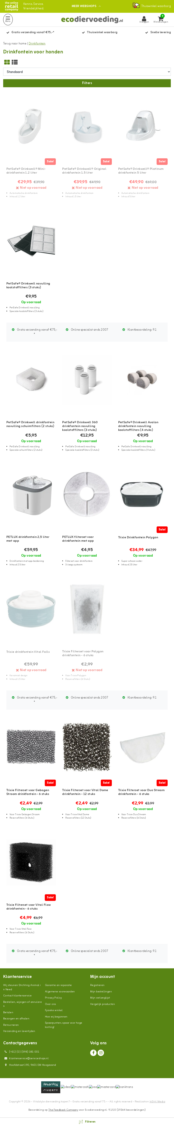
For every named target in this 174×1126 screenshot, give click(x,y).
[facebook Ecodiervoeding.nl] (93, 1053)
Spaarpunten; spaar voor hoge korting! (63, 1025)
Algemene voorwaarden (60, 991)
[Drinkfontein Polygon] (143, 494)
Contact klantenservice (17, 995)
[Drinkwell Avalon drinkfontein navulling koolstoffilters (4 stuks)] (143, 380)
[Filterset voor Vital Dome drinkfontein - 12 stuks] (87, 747)
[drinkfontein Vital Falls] (31, 609)
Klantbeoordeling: (141, 329)
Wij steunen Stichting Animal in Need (22, 987)
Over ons (50, 1004)
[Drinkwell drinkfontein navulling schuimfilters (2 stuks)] (31, 380)
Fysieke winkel (54, 1010)
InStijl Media (157, 1101)
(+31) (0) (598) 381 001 (23, 1052)
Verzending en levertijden (19, 1031)
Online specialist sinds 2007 (89, 329)
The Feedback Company (63, 1110)
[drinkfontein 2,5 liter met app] (31, 494)
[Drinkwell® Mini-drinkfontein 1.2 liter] (31, 126)
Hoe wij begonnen (56, 1017)
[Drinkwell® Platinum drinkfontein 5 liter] (143, 126)
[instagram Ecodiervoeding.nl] (101, 1053)
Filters (87, 83)
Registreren (97, 985)
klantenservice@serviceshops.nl (29, 1058)
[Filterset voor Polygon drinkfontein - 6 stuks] (87, 609)
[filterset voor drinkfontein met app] (87, 494)
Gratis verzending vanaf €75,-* (36, 332)
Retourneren (11, 1025)
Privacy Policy (53, 998)
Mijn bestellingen (101, 991)
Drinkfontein (37, 43)
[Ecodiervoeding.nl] (11, 6)
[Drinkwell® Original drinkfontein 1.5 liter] (87, 126)
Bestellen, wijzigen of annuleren (22, 1004)
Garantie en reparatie (58, 985)
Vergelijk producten (102, 1004)
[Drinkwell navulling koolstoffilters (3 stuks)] (31, 241)
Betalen (8, 1012)
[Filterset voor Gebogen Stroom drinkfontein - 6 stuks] (31, 747)
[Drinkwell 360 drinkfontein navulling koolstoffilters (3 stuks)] (87, 380)
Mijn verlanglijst (100, 998)
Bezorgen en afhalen (16, 1018)
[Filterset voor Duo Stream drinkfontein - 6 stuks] (143, 747)
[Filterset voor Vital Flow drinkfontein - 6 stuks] (31, 862)
